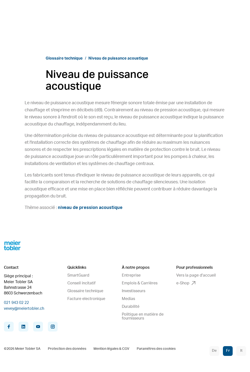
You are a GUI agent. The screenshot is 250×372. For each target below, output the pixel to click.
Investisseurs (133, 291)
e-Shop (182, 283)
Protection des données (67, 349)
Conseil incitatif (81, 283)
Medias (128, 299)
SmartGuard (78, 275)
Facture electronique (86, 299)
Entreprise (131, 275)
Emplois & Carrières (139, 283)
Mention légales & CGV (111, 349)
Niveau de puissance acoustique (118, 58)
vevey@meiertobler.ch (24, 308)
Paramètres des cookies (156, 349)
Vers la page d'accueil (196, 275)
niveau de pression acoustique (90, 208)
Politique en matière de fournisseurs (143, 316)
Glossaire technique (64, 58)
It (241, 350)
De (214, 350)
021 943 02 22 (16, 303)
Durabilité (130, 307)
